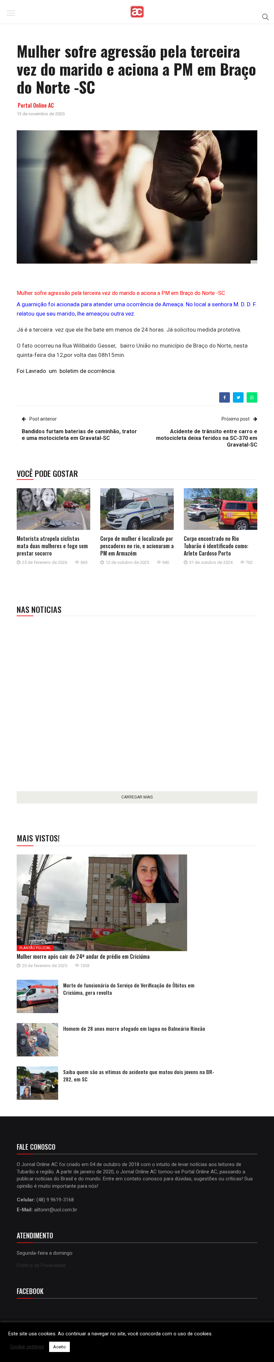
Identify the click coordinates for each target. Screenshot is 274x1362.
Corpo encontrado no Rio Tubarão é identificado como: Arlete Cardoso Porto (216, 546)
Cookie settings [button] (27, 1346)
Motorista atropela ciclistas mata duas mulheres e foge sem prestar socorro (52, 546)
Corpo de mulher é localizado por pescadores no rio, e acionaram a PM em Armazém (137, 546)
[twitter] (238, 397)
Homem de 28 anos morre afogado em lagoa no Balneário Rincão (134, 1028)
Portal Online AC (36, 105)
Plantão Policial (35, 948)
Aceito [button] (59, 1346)
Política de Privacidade (41, 1265)
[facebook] (225, 397)
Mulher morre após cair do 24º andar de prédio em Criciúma (83, 956)
